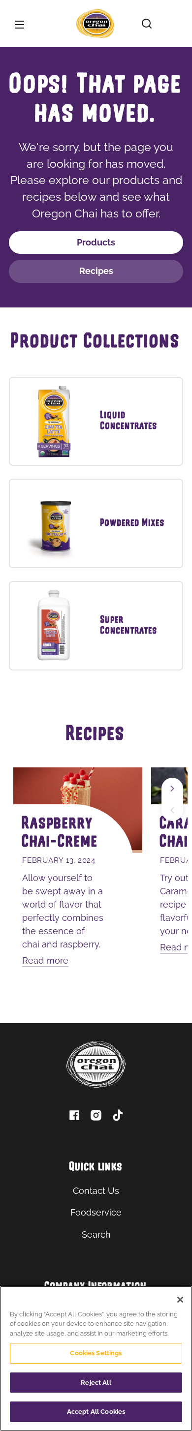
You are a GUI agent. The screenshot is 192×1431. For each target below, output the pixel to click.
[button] (147, 23)
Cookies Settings (96, 1353)
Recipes (96, 271)
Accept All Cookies (96, 1411)
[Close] (180, 1299)
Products (96, 242)
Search (96, 1234)
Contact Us (96, 1191)
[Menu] (20, 23)
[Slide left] (172, 810)
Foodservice (96, 1212)
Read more (45, 960)
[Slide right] (172, 788)
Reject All (96, 1382)
